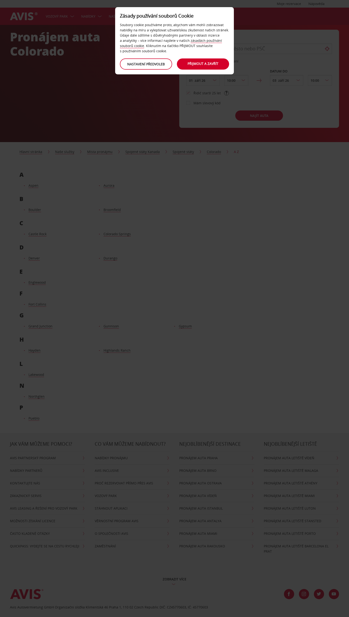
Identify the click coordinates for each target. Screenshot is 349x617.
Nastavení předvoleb (146, 64)
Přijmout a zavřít (203, 63)
